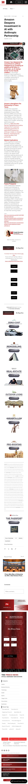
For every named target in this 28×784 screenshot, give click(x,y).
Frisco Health (15, 717)
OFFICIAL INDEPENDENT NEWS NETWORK (11, 676)
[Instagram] (6, 750)
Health (2, 692)
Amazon (20, 538)
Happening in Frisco (7, 712)
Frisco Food (5, 717)
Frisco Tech (21, 723)
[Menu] (26, 2)
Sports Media (18, 712)
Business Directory (5, 687)
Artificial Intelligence (17, 726)
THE (10, 675)
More (11, 8)
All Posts (5, 8)
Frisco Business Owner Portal (20, 745)
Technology (4, 689)
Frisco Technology (9, 538)
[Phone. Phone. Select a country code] (6, 645)
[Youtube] (8, 750)
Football (5, 715)
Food (4, 723)
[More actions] (23, 16)
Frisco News (15, 709)
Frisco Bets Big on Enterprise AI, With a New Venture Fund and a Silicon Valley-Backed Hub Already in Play (14, 574)
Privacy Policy (6, 743)
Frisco (22, 715)
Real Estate (3, 704)
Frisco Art (5, 729)
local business (6, 720)
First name (6, 636)
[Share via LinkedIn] (12, 549)
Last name (14, 636)
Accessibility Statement (19, 742)
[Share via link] (15, 549)
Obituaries (16, 743)
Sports (2, 695)
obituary (18, 729)
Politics (3, 684)
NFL (22, 717)
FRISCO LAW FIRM (6, 760)
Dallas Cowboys (12, 723)
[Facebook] (2, 750)
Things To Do (4, 698)
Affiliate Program (7, 742)
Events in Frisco (6, 726)
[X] (4, 750)
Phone (5, 642)
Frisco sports (6, 709)
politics (11, 729)
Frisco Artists (4, 701)
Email (12, 642)
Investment (7, 541)
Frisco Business (13, 715)
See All (22, 556)
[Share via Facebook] (5, 549)
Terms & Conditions (7, 745)
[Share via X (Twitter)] (8, 549)
